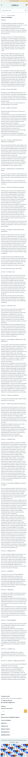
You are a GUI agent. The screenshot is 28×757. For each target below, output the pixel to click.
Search (3, 714)
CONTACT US (4, 726)
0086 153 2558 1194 (7, 700)
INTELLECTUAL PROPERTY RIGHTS (10, 717)
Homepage (3, 15)
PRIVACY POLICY (5, 729)
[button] (1, 1)
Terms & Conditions (6, 720)
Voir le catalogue (2, 5)
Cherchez (25, 10)
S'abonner (25, 711)
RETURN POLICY (5, 732)
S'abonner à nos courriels (6, 708)
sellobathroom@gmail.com (9, 702)
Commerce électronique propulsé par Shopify (17, 740)
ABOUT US (4, 723)
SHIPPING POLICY (5, 735)
